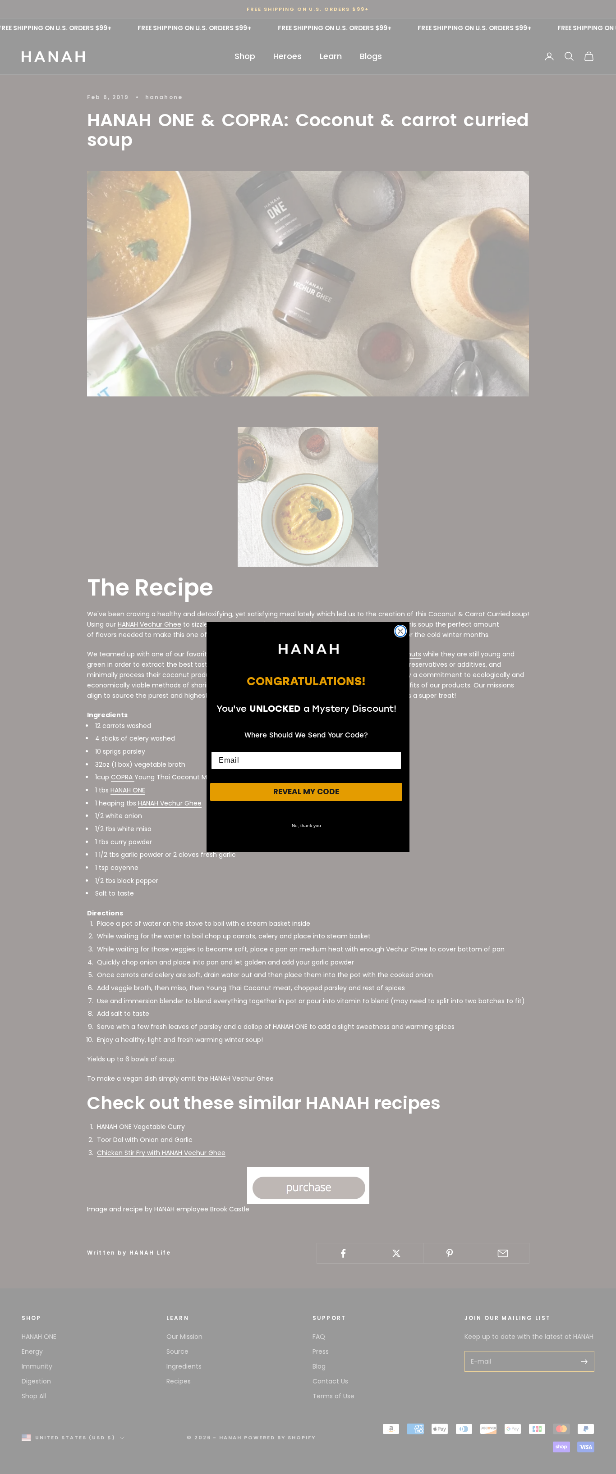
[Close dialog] (400, 631)
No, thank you (306, 825)
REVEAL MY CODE (306, 791)
